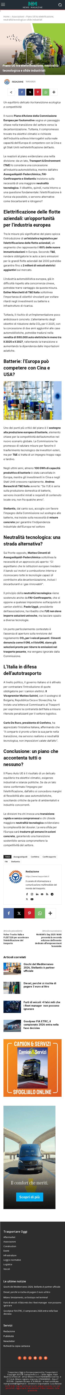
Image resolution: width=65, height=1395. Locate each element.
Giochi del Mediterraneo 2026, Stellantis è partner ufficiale (39, 967)
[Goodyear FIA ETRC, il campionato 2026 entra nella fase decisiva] (12, 1026)
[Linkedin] (37, 893)
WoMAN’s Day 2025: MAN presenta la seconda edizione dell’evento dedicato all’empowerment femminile (48, 940)
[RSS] (47, 893)
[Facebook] (21, 92)
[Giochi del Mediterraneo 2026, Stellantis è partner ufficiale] (12, 969)
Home (6, 16)
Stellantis (15, 861)
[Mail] (42, 893)
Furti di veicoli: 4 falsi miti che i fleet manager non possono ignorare (42, 1006)
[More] (54, 92)
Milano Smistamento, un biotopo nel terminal (25, 1297)
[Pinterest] (37, 92)
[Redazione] (7, 81)
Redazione (17, 82)
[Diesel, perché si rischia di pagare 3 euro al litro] (12, 988)
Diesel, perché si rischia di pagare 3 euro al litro (40, 985)
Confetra (35, 856)
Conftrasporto (49, 856)
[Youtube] (32, 898)
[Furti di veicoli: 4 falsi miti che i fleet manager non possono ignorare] (12, 1007)
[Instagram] (32, 893)
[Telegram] (52, 893)
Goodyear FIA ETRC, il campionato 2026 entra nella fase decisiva (41, 1025)
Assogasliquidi (20, 856)
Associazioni (18, 16)
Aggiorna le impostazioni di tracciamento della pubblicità (37, 1389)
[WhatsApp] (45, 92)
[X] (29, 92)
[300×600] (29, 1211)
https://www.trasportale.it (37, 876)
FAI (6, 861)
